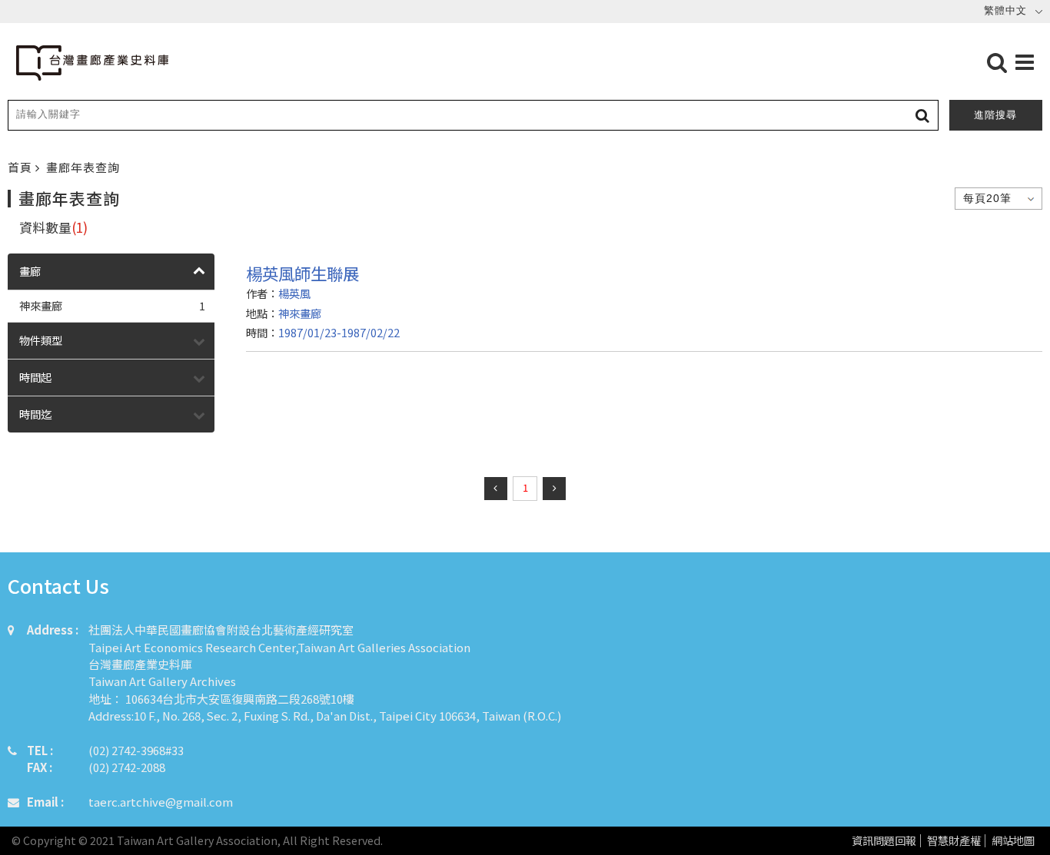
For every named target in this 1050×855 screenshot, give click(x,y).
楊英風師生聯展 (302, 273)
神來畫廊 (112, 305)
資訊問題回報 (884, 840)
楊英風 (294, 293)
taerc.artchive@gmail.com (160, 802)
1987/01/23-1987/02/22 (339, 332)
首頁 (21, 167)
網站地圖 (1013, 840)
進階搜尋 (995, 115)
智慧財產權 (954, 840)
